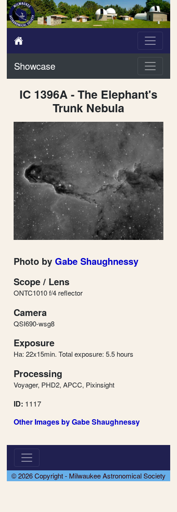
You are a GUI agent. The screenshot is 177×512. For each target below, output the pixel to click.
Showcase (34, 65)
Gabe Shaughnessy (96, 261)
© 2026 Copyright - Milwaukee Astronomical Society (88, 475)
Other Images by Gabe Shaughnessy (77, 421)
